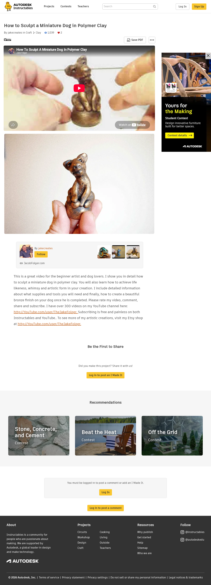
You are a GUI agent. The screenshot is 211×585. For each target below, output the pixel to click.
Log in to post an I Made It (105, 375)
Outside (104, 543)
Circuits (82, 532)
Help (140, 543)
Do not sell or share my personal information (138, 577)
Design (81, 543)
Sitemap (142, 548)
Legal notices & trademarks (186, 577)
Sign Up (199, 6)
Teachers (83, 6)
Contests (65, 6)
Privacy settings (98, 577)
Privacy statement (73, 577)
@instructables (194, 532)
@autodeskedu (194, 540)
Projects (49, 6)
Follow (41, 254)
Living (103, 537)
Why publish (145, 532)
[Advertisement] (186, 102)
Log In (183, 6)
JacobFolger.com (34, 263)
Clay (38, 32)
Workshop (83, 537)
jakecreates (15, 32)
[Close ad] (208, 56)
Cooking (105, 532)
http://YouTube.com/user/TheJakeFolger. (46, 312)
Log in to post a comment (105, 508)
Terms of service (49, 577)
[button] (152, 40)
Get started (144, 537)
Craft (29, 32)
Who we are (144, 553)
